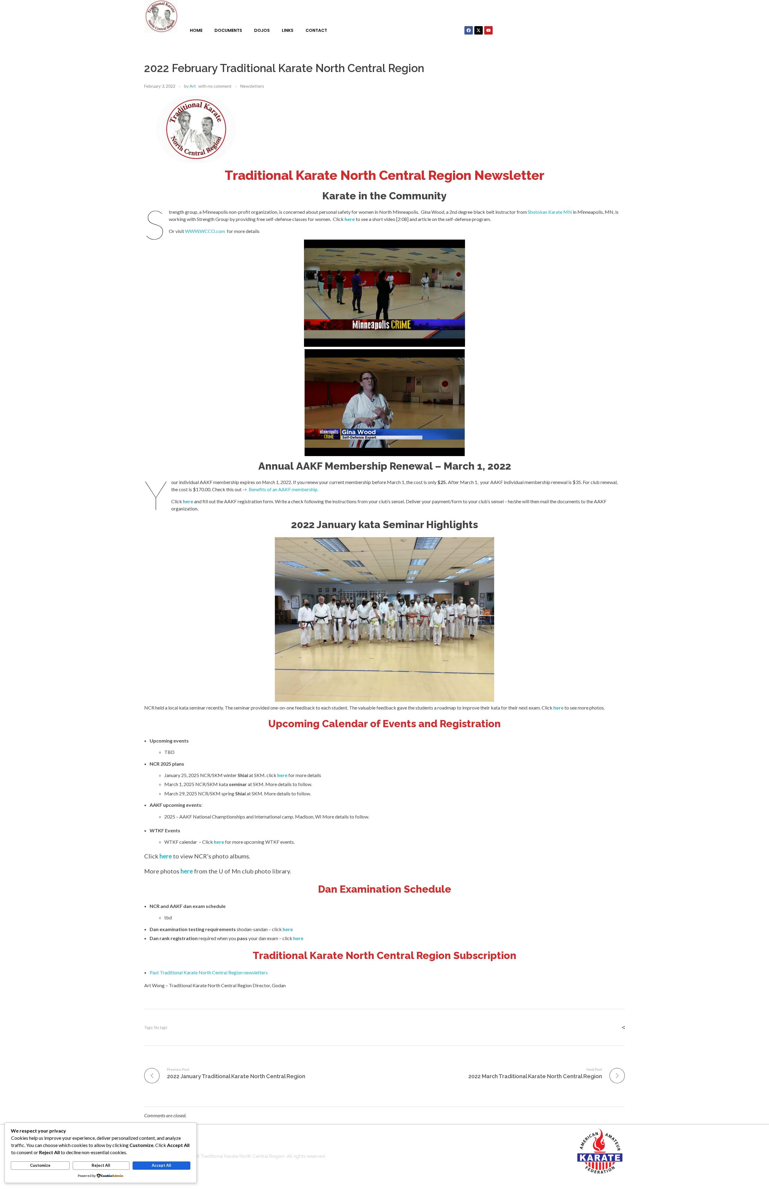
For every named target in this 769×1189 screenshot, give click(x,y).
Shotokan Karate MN (550, 212)
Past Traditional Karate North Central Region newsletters (209, 972)
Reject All (101, 1165)
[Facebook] (468, 30)
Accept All (161, 1165)
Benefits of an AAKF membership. (283, 489)
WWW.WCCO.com (205, 231)
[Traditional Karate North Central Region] (161, 16)
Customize (40, 1165)
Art (193, 86)
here (350, 219)
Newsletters (252, 86)
